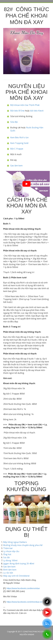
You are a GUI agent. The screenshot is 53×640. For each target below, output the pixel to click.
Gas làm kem (16, 165)
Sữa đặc (14, 121)
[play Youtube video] (26, 184)
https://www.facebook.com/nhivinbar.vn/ (24, 602)
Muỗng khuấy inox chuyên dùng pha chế (22, 545)
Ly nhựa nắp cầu (11, 551)
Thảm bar (8, 548)
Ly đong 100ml (10, 560)
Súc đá (6, 557)
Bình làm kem (9, 569)
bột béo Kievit (36, 110)
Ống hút (7, 554)
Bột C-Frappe (16, 148)
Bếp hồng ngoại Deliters (15, 542)
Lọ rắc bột (8, 572)
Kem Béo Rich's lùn (19, 137)
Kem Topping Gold (19, 143)
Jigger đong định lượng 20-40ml (18, 563)
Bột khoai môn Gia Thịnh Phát (24, 105)
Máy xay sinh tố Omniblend (16, 575)
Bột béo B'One (17, 110)
